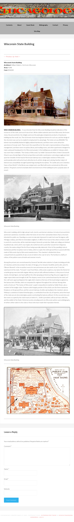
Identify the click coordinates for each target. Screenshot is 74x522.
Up (13, 56)
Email (6, 479)
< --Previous (8, 56)
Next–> (17, 56)
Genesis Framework (66, 515)
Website (7, 489)
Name (6, 469)
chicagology (37, 12)
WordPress (34, 517)
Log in (41, 517)
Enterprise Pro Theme (48, 515)
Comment (8, 446)
